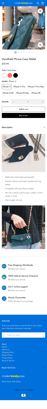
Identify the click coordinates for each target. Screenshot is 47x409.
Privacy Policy (7, 357)
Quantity (5, 101)
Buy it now (23, 115)
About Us (5, 349)
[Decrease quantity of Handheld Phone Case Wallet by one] (13, 101)
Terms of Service (8, 360)
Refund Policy (7, 355)
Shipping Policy (8, 352)
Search (4, 346)
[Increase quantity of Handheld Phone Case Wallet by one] (42, 101)
